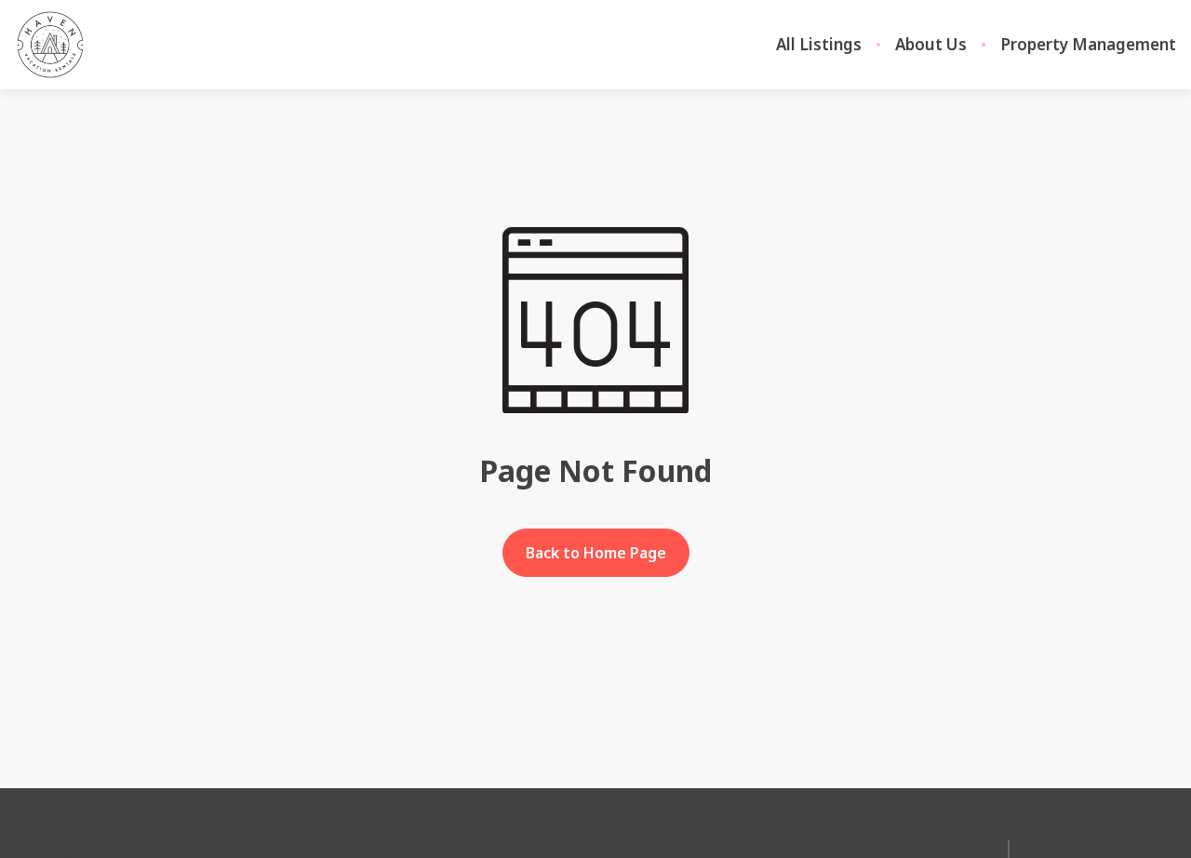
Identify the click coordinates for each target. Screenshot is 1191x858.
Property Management (1088, 44)
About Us (931, 44)
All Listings (819, 44)
